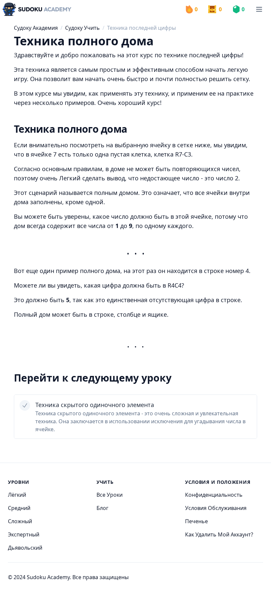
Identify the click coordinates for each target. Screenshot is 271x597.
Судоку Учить (82, 27)
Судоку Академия (36, 27)
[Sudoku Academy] (37, 9)
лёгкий (17, 494)
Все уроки (110, 494)
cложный (20, 521)
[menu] (259, 9)
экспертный (23, 534)
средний (19, 508)
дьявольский (25, 547)
